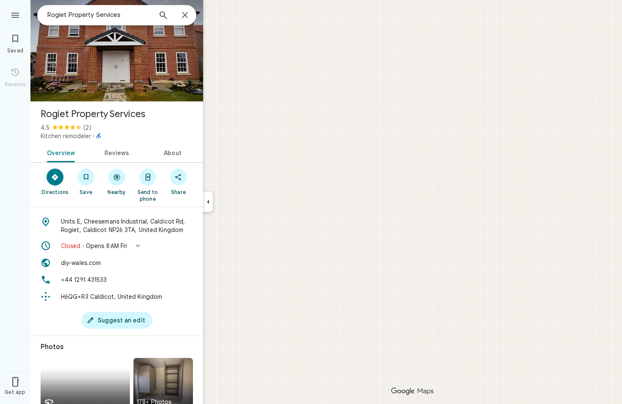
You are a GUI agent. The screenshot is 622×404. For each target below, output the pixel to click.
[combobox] (99, 15)
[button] (116, 245)
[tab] (59, 152)
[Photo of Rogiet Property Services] (116, 50)
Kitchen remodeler (66, 136)
